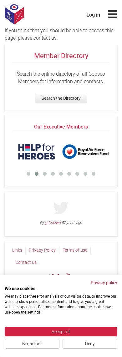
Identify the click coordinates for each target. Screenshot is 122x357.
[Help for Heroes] (36, 151)
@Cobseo (53, 223)
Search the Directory (61, 98)
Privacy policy (104, 282)
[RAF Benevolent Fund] (85, 151)
